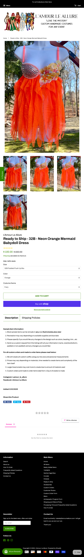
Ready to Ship (48, 482)
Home (5, 38)
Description (11, 317)
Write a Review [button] (71, 420)
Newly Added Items (50, 467)
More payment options (42, 309)
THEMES (47, 470)
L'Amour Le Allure (41, 548)
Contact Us (7, 476)
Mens (45, 496)
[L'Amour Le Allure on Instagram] (11, 540)
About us (6, 464)
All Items (46, 464)
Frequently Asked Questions (12, 470)
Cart (79, 5)
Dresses (46, 479)
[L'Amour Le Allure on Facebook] (4, 540)
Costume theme (9, 283)
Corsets (46, 476)
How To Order (8, 467)
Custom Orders (49, 487)
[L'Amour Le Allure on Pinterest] (8, 540)
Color (5, 274)
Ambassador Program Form (53, 499)
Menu (8, 5)
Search (5, 461)
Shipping (6, 256)
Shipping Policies (31, 317)
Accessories (48, 484)
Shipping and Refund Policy (53, 502)
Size (5, 264)
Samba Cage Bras (50, 473)
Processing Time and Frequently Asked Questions (60, 505)
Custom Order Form (50, 493)
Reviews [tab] (9, 424)
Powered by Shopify (54, 548)
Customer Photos (49, 490)
